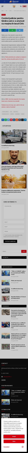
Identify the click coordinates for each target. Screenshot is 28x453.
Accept (14, 436)
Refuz (14, 441)
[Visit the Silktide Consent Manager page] (22, 447)
